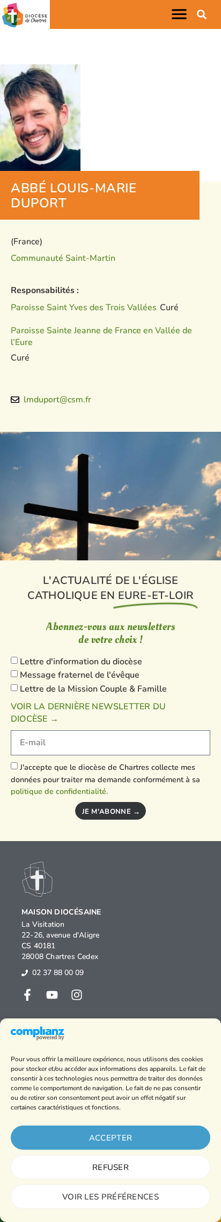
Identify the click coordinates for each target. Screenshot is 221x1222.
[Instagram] (77, 995)
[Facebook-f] (27, 995)
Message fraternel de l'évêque (79, 675)
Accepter (110, 1138)
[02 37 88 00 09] (24, 973)
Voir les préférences (110, 1196)
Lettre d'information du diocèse (81, 662)
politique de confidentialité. (59, 791)
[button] (181, 14)
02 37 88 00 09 (58, 973)
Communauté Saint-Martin (63, 258)
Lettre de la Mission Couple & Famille (93, 689)
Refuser (110, 1167)
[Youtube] (52, 995)
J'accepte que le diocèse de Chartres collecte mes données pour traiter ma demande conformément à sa (105, 779)
